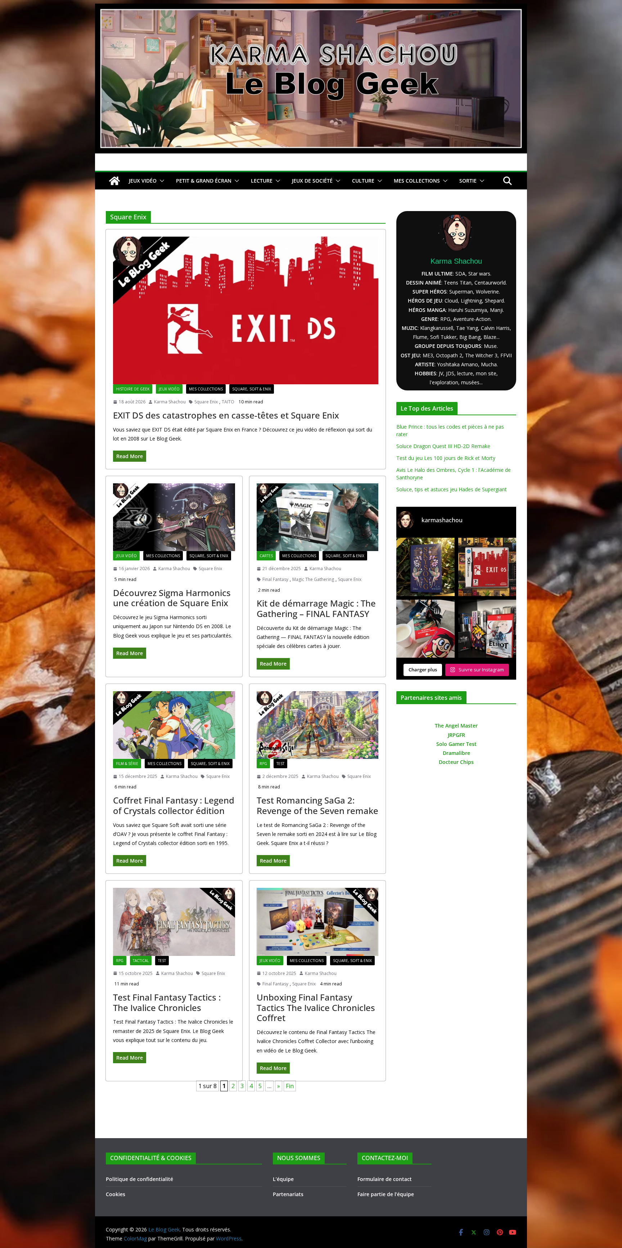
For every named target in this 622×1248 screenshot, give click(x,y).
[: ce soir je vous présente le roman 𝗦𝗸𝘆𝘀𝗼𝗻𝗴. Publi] (425, 567)
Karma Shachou (170, 402)
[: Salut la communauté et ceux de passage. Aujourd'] (487, 629)
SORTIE (468, 180)
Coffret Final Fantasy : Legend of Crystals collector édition (173, 805)
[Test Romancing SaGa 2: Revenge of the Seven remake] (318, 725)
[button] (160, 181)
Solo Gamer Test (456, 744)
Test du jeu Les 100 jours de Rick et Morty (445, 458)
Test (280, 763)
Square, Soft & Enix (251, 389)
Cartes (266, 555)
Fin (290, 1086)
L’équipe (283, 1179)
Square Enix (206, 402)
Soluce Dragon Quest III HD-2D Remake (443, 446)
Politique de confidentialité (139, 1179)
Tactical (141, 960)
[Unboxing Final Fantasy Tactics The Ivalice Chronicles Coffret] (318, 922)
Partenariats (288, 1194)
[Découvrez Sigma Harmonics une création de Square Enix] (174, 517)
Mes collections (206, 389)
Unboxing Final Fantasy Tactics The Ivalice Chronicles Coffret (316, 1007)
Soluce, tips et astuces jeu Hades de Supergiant (451, 489)
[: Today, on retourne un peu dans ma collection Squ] (487, 567)
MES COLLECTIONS (417, 180)
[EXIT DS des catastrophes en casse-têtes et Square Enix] (245, 310)
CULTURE (363, 180)
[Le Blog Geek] (311, 9)
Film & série (127, 763)
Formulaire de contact (384, 1179)
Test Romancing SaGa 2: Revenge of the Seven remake (317, 805)
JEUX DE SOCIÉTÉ (312, 180)
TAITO (228, 402)
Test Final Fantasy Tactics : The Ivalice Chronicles (167, 1002)
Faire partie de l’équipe (385, 1194)
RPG (263, 763)
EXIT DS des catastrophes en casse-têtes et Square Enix (226, 415)
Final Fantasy (275, 579)
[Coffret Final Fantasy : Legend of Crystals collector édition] (174, 725)
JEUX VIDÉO (143, 180)
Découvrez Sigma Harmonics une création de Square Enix (172, 598)
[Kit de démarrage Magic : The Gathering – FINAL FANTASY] (318, 517)
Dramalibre (456, 753)
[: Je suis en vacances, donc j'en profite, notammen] (425, 629)
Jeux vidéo (169, 389)
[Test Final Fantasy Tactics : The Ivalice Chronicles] (174, 922)
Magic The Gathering (313, 579)
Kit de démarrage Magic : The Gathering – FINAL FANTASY (316, 608)
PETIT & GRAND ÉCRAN (203, 180)
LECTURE (261, 180)
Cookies (115, 1194)
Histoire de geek (132, 389)
